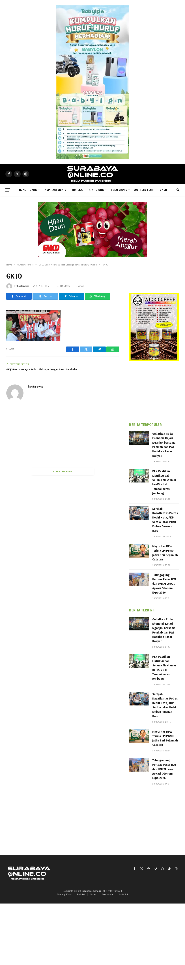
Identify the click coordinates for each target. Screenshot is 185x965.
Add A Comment (62, 471)
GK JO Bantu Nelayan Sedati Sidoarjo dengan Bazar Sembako (41, 369)
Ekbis (34, 189)
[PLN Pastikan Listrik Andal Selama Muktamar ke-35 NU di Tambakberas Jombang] (139, 475)
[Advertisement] (62, 435)
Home (22, 189)
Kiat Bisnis (96, 189)
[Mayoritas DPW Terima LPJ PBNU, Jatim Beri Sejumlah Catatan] (139, 551)
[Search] (178, 190)
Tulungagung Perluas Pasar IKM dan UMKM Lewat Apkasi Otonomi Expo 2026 (164, 583)
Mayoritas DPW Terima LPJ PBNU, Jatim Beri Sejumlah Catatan (165, 552)
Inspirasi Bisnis (55, 189)
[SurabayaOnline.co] (92, 174)
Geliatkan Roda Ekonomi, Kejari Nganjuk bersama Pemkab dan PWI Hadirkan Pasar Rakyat (163, 445)
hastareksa (23, 285)
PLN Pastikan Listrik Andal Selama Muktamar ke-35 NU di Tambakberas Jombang (164, 482)
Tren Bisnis (119, 189)
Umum (163, 189)
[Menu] (7, 190)
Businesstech (144, 189)
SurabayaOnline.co (92, 890)
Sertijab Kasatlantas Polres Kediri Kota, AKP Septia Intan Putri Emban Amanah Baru (165, 520)
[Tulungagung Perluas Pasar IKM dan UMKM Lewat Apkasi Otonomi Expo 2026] (139, 579)
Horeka (77, 189)
